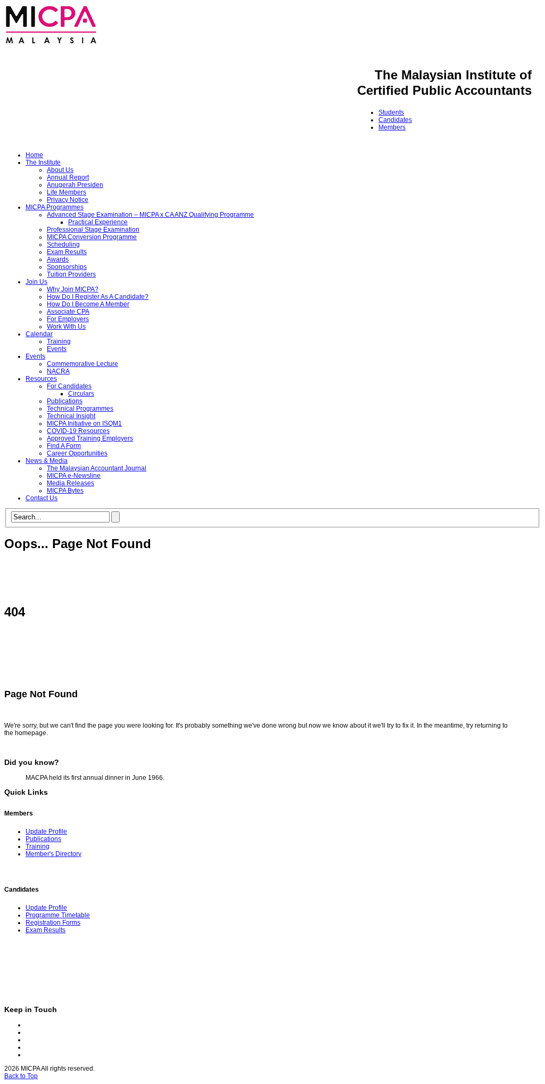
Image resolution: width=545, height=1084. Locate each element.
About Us (60, 170)
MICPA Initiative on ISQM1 (84, 423)
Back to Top (21, 1076)
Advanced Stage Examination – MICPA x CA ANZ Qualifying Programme (150, 214)
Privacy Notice (67, 199)
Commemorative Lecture (82, 364)
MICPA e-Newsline (74, 475)
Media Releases (70, 483)
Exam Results (67, 252)
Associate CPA (68, 311)
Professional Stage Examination (93, 229)
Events (57, 349)
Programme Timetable (58, 915)
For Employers (68, 319)
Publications (64, 401)
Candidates (395, 120)
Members (392, 127)
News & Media (47, 460)
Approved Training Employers (90, 438)
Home (34, 155)
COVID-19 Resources (78, 431)
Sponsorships (67, 267)
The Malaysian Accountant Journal (96, 468)
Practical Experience (98, 222)
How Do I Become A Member (88, 304)
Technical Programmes (80, 408)
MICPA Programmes (55, 207)
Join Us (36, 282)
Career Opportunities (77, 453)
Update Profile (46, 831)
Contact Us (41, 498)
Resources (41, 378)
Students (391, 112)
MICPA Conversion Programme (92, 237)
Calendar (39, 334)
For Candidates (69, 386)
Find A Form (64, 446)
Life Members (66, 192)
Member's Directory (53, 854)
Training (59, 341)
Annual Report (68, 177)
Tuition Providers (71, 274)
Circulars (81, 393)
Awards (58, 259)
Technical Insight (71, 416)
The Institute (43, 162)
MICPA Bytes (65, 490)
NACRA (58, 371)
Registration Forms (53, 922)
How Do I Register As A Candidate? (97, 296)
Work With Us (66, 326)
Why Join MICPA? (72, 289)
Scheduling (63, 244)
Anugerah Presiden (75, 185)
